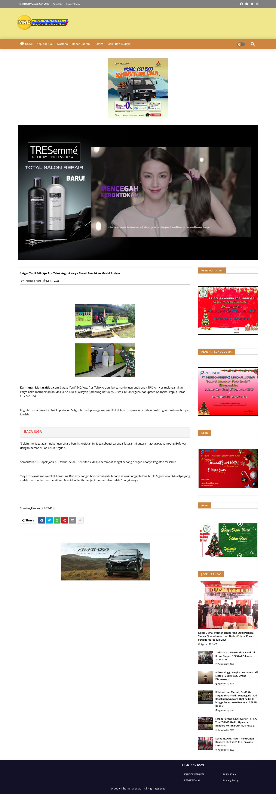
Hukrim (98, 44)
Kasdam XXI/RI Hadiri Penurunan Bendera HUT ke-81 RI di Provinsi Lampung (234, 742)
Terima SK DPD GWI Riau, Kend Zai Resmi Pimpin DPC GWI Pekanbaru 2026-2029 (235, 656)
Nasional (63, 44)
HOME (29, 44)
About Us (58, 3)
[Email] (72, 520)
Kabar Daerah (81, 44)
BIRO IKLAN (229, 774)
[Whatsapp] (57, 520)
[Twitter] (49, 520)
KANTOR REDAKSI (194, 774)
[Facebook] (41, 520)
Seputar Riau (45, 44)
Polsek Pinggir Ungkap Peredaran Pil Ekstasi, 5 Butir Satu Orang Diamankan (236, 676)
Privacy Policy (73, 3)
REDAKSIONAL (192, 780)
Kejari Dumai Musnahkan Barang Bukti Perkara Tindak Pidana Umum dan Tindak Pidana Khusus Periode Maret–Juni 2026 (226, 636)
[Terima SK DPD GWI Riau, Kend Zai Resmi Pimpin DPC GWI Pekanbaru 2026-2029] (205, 657)
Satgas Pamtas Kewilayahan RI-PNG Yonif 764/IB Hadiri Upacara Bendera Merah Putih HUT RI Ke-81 (236, 722)
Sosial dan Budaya (118, 44)
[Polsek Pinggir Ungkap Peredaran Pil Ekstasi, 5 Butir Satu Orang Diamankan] (205, 677)
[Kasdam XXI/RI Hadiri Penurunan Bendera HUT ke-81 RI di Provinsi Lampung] (205, 743)
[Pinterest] (64, 520)
